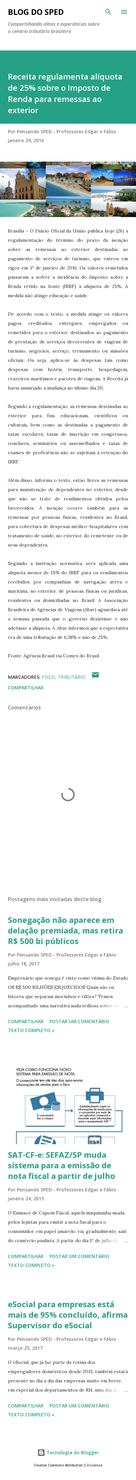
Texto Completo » (31, 1030)
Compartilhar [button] (26, 687)
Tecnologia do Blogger (72, 1452)
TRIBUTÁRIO (71, 677)
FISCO (48, 677)
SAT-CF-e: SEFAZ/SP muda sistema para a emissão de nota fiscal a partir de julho (61, 1165)
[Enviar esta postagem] (95, 677)
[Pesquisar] (108, 12)
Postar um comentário (79, 1021)
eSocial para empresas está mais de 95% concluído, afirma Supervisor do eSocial (68, 1315)
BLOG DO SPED (36, 11)
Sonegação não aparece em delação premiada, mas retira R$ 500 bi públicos (65, 930)
